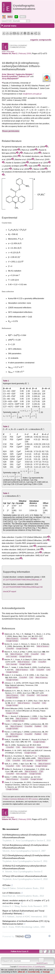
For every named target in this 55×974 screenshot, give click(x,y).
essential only (34, 972)
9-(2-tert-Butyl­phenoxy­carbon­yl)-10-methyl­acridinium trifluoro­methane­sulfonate (25, 846)
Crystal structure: (10, 577)
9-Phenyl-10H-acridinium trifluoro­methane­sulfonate (24, 876)
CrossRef (24, 638)
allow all (21, 972)
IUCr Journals (11, 656)
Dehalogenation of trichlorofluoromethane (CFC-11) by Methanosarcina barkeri (26, 922)
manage (46, 972)
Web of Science (12, 638)
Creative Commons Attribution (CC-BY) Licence (20, 799)
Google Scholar (12, 641)
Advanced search (42, 963)
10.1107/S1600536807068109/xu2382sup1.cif (22, 580)
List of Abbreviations (11, 893)
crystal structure (12, 104)
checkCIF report (9, 591)
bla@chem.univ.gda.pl (32, 94)
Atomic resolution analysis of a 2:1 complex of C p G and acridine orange (25, 901)
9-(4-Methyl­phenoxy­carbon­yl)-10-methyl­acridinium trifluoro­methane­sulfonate (24, 836)
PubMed (34, 638)
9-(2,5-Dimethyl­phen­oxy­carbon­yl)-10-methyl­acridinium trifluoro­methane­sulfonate (26, 856)
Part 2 (14, 53)
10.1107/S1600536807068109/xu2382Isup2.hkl (23, 587)
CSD (26, 654)
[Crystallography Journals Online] (4, 17)
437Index (6, 885)
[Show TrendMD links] (49, 936)
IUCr (10, 17)
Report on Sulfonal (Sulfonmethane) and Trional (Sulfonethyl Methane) (23, 912)
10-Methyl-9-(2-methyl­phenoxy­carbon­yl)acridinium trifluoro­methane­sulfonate (24, 867)
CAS (41, 638)
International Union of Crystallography (32, 966)
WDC (22, 17)
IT (16, 17)
